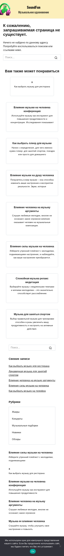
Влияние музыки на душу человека (32, 175)
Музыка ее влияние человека (27, 521)
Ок (32, 551)
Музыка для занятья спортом (32, 314)
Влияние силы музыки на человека (32, 246)
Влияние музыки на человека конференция (32, 109)
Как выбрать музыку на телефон (27, 391)
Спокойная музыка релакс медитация (32, 280)
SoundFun (33, 7)
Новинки (16, 432)
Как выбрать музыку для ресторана (29, 366)
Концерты (17, 418)
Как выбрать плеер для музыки (32, 143)
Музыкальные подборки (25, 425)
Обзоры (16, 439)
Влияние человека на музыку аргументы (32, 209)
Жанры (16, 412)
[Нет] (60, 546)
